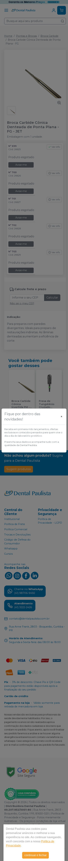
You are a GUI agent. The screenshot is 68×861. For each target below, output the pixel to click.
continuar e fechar (35, 855)
